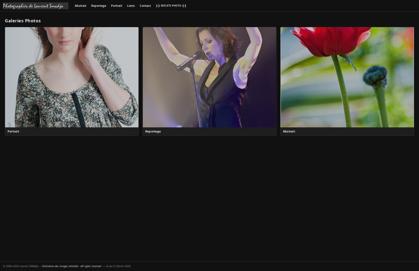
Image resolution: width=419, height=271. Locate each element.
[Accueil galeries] (35, 5)
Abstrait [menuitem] (80, 6)
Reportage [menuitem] (98, 6)
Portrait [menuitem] (116, 6)
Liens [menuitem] (131, 6)
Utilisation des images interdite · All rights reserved (71, 266)
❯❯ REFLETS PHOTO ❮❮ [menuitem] (171, 5)
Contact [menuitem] (145, 6)
